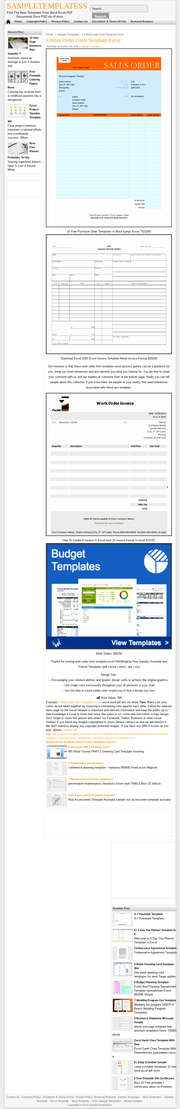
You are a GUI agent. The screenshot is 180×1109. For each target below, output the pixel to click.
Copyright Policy (36, 21)
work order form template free (102, 734)
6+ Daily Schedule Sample (150, 1062)
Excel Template (60, 1101)
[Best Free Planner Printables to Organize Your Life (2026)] (18, 153)
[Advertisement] (145, 869)
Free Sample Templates (106, 1101)
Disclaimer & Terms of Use (109, 21)
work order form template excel (68, 734)
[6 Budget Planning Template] (122, 993)
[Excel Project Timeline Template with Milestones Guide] (18, 115)
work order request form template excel (113, 738)
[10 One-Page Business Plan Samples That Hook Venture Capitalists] (18, 47)
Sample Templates (68, 34)
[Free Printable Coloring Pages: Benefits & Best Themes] (18, 81)
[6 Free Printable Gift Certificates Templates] (123, 1089)
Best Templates (152, 1097)
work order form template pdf (134, 734)
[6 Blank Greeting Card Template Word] (122, 975)
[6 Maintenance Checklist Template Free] (57, 790)
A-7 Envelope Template (148, 914)
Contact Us (81, 21)
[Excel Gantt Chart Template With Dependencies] (123, 1049)
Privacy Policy (60, 21)
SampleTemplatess (47, 6)
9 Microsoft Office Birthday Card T (89, 747)
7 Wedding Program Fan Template (155, 1000)
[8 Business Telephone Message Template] (122, 1029)
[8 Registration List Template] (57, 774)
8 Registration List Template (85, 763)
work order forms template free (74, 738)
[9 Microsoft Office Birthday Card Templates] (57, 757)
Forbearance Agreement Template (155, 948)
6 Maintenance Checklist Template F (90, 779)
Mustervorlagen (133, 1101)
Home (18, 21)
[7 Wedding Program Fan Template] (123, 1011)
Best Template (80, 1101)
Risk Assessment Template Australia (91, 795)
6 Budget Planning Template (151, 982)
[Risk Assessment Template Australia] (56, 806)
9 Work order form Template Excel (79, 702)
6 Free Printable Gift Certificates (154, 1078)
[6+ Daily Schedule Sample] (123, 1073)
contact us (69, 730)
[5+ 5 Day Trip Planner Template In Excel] (123, 940)
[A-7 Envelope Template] (122, 924)
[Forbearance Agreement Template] (122, 959)
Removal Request (142, 21)
